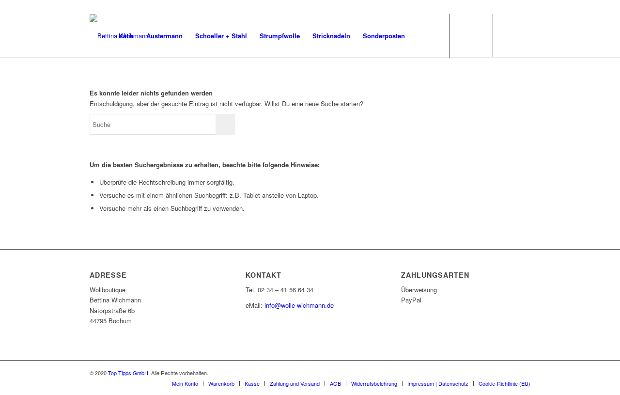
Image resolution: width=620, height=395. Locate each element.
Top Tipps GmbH (128, 373)
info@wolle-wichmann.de (299, 305)
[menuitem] (126, 36)
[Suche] (420, 36)
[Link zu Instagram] (523, 35)
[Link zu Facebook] (508, 35)
